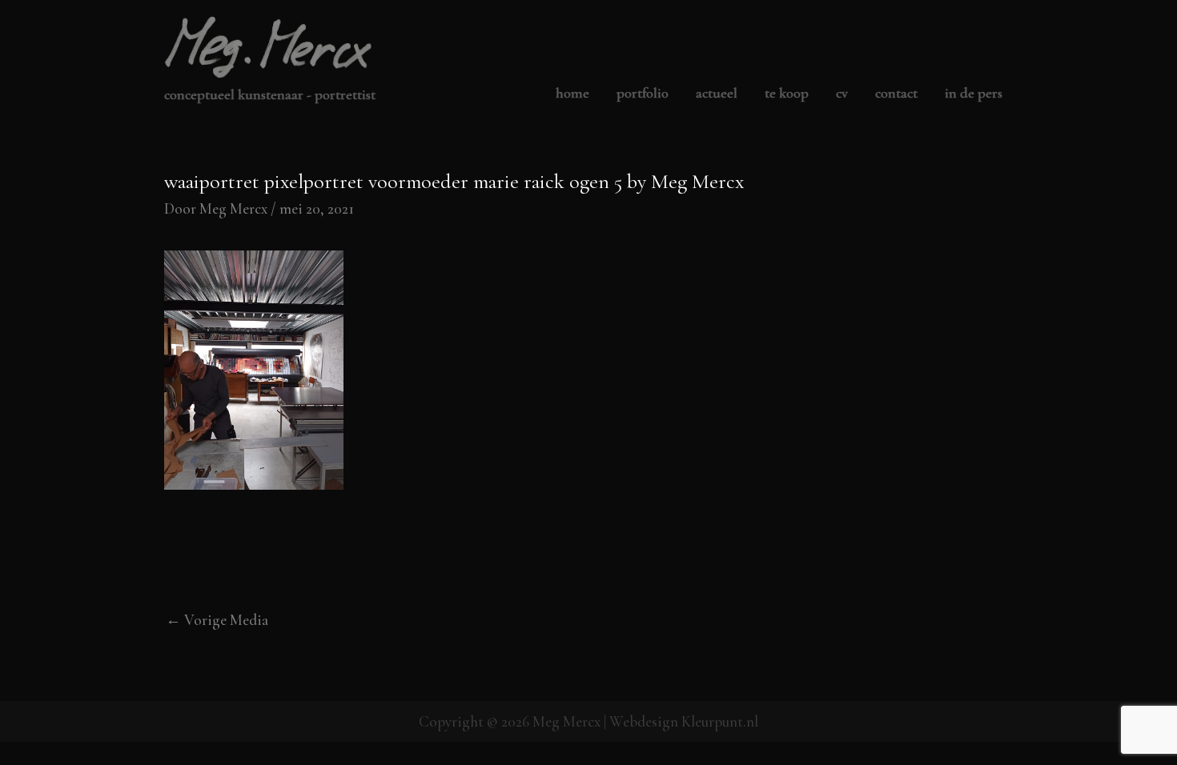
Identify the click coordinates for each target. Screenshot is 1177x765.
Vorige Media (217, 620)
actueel (716, 94)
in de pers (973, 94)
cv (842, 94)
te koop (787, 94)
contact (896, 94)
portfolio (643, 94)
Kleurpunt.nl (719, 721)
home (572, 94)
